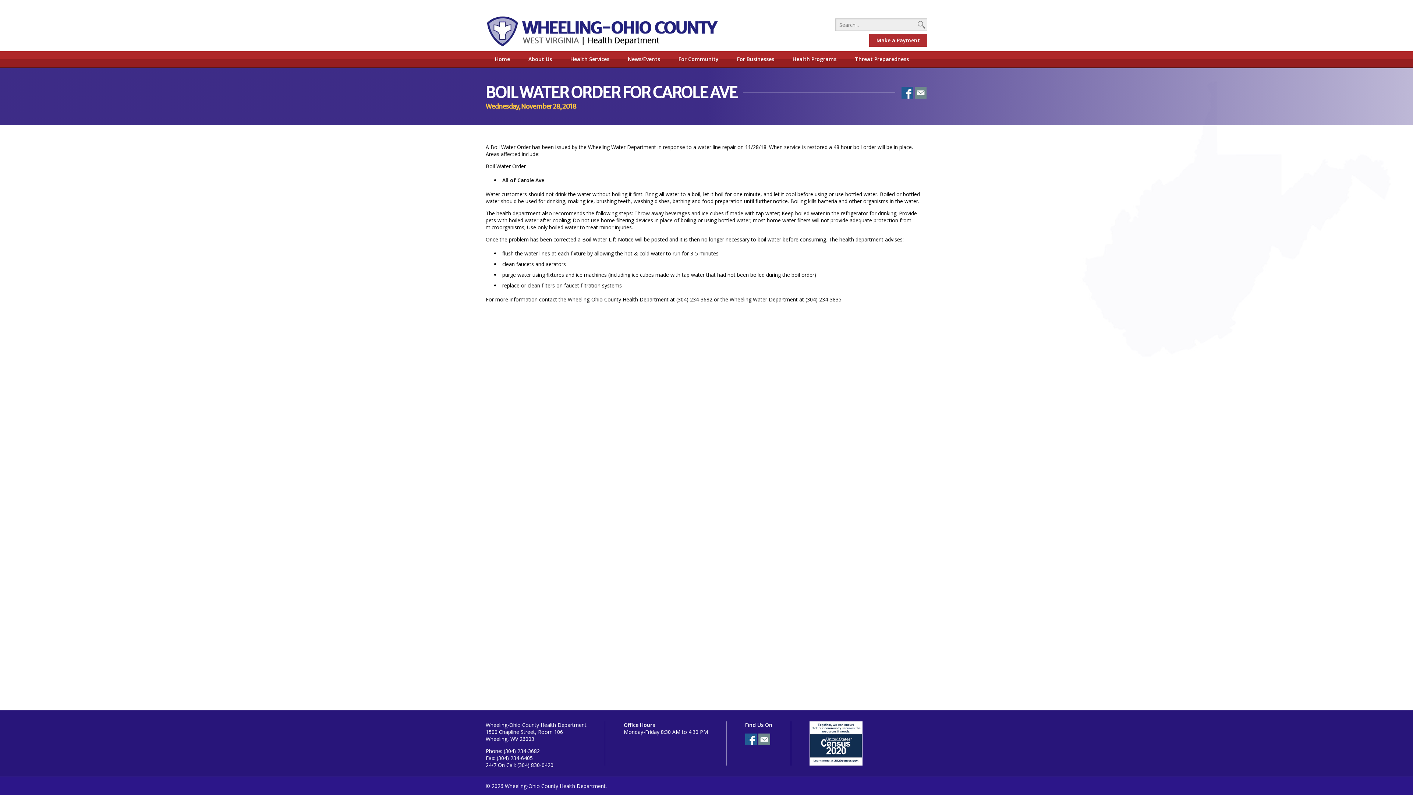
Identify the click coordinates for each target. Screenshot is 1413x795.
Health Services (589, 59)
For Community (699, 59)
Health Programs (814, 59)
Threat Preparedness (882, 59)
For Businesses (755, 59)
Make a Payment (898, 40)
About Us (540, 59)
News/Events (644, 59)
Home (502, 59)
